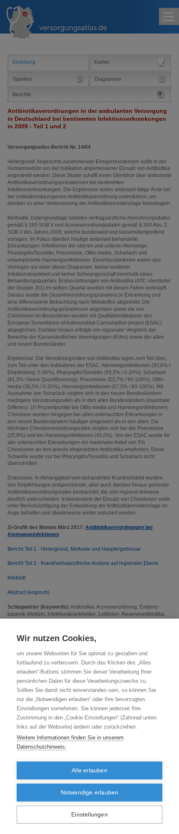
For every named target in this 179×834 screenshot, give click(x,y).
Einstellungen (89, 815)
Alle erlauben (89, 770)
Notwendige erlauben (90, 792)
